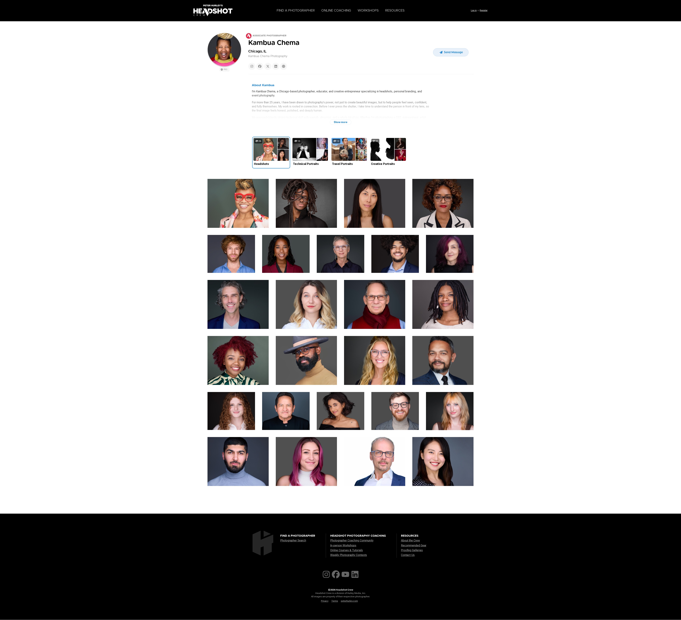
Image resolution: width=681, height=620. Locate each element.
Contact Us (408, 555)
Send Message (453, 52)
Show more (340, 122)
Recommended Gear (413, 545)
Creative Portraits (383, 164)
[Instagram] (251, 66)
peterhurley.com (349, 601)
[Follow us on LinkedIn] (355, 573)
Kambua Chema (273, 43)
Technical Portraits (306, 164)
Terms (334, 601)
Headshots (261, 164)
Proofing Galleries (412, 550)
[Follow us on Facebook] (336, 573)
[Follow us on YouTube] (345, 573)
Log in (474, 10)
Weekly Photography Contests (348, 555)
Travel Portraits (342, 164)
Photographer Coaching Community (351, 540)
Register (484, 10)
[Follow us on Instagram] (326, 573)
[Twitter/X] (267, 66)
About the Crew (410, 540)
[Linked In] (275, 66)
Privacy (324, 601)
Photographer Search (293, 540)
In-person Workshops (343, 545)
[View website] (283, 66)
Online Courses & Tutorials (346, 550)
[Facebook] (259, 66)
